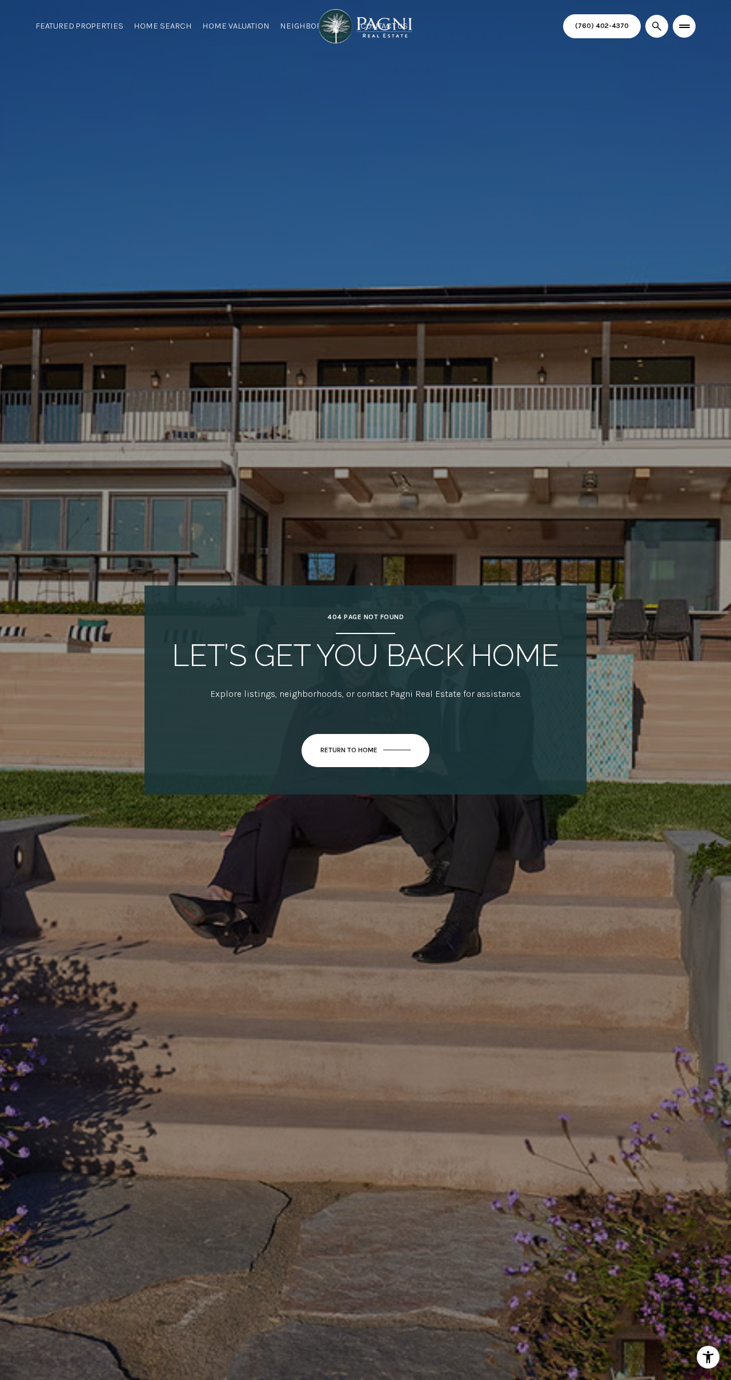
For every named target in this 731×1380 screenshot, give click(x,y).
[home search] (656, 26)
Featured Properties (79, 26)
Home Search (163, 26)
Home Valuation (236, 26)
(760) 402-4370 (602, 26)
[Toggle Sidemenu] (684, 26)
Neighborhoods (315, 26)
